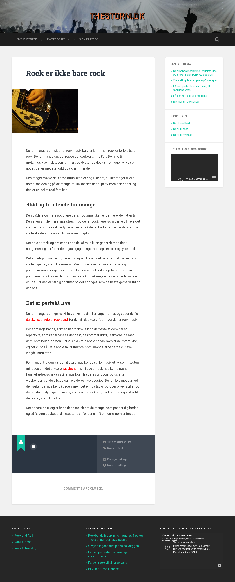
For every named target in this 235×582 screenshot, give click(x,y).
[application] (191, 551)
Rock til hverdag (182, 135)
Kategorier (56, 39)
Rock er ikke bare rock (65, 73)
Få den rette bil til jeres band (190, 95)
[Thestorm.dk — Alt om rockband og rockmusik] (117, 16)
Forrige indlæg (117, 459)
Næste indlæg (116, 465)
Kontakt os (89, 39)
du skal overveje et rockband (47, 319)
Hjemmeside (27, 39)
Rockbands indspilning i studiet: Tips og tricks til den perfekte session (195, 72)
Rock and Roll (181, 123)
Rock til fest (115, 448)
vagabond (69, 368)
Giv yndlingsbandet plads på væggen (195, 80)
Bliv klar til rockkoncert (186, 101)
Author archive (33, 446)
